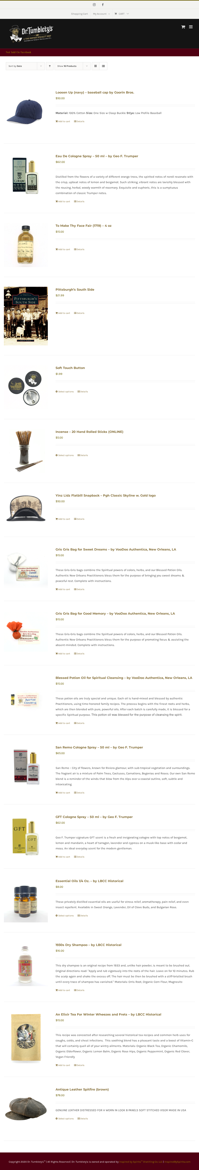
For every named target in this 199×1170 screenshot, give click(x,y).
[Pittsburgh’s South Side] (26, 316)
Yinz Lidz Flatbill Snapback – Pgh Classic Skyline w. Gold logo (106, 495)
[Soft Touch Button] (26, 387)
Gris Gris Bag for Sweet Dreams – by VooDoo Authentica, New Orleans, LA (116, 549)
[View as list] (103, 66)
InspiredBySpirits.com (177, 1161)
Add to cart (64, 121)
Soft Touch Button (70, 368)
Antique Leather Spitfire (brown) (82, 1089)
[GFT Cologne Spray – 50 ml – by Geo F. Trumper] (26, 836)
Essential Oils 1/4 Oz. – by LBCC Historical (89, 881)
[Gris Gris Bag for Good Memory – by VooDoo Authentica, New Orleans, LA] (26, 633)
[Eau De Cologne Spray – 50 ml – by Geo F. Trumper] (26, 175)
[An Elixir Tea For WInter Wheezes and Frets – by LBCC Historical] (26, 1037)
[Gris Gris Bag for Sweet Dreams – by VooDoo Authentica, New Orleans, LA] (26, 569)
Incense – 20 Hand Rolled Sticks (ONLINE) (89, 432)
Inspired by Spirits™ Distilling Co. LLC (141, 1161)
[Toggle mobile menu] (191, 27)
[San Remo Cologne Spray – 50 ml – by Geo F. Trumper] (26, 767)
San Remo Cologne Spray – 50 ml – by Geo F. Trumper (99, 747)
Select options (66, 391)
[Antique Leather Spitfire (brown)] (26, 1109)
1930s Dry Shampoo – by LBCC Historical (88, 945)
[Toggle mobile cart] (183, 27)
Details (80, 121)
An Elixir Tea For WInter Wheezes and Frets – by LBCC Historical (108, 1014)
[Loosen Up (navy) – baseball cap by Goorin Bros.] (26, 112)
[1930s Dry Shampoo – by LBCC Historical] (26, 964)
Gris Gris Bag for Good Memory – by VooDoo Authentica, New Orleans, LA (115, 613)
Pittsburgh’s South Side (75, 289)
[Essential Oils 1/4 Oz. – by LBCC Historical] (26, 900)
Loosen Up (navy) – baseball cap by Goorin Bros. (95, 92)
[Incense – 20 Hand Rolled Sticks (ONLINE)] (26, 451)
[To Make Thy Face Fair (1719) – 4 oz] (26, 245)
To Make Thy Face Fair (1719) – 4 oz (84, 226)
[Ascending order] (49, 66)
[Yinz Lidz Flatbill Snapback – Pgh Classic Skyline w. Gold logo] (26, 510)
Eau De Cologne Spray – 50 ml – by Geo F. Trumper (97, 156)
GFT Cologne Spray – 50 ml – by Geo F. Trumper (94, 817)
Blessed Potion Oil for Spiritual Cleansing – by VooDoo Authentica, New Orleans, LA (124, 678)
